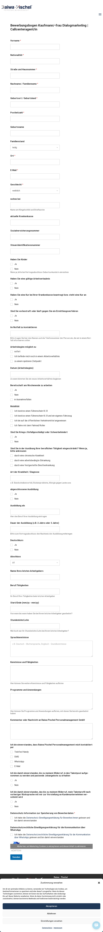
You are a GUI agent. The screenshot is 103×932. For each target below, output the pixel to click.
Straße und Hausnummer (23, 69)
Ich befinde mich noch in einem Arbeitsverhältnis (37, 356)
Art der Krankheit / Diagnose (24, 472)
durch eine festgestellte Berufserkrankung (34, 465)
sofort (17, 351)
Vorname (15, 40)
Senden (16, 857)
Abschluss (15, 556)
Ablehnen (51, 913)
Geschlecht (16, 184)
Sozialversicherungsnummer (24, 230)
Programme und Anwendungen (25, 690)
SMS (16, 756)
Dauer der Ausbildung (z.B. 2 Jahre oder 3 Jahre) (34, 523)
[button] (99, 882)
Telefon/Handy (21, 752)
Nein (16, 269)
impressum (58, 928)
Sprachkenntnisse (19, 637)
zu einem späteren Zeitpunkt (27, 361)
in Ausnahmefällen (22, 399)
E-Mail (14, 170)
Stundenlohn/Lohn (19, 620)
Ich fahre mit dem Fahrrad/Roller (29, 425)
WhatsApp (19, 761)
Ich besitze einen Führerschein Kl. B (31, 411)
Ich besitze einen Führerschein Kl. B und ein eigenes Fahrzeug (43, 415)
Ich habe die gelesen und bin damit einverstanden (52, 819)
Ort (12, 156)
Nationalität (17, 55)
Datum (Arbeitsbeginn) (21, 368)
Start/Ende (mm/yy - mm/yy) (24, 602)
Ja (15, 264)
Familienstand (17, 141)
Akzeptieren (51, 906)
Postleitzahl (17, 112)
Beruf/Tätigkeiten (19, 585)
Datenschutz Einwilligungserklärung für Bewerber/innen (52, 817)
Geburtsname (17, 127)
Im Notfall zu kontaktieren (23, 327)
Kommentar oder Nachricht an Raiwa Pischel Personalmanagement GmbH (47, 720)
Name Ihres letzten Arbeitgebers (26, 571)
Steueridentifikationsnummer (25, 245)
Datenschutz (47, 928)
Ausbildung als (17, 505)
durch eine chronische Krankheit (29, 455)
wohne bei (15, 199)
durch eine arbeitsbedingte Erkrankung (32, 460)
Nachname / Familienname (24, 84)
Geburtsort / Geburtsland (23, 98)
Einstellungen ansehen (51, 921)
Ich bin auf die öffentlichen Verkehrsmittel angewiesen (40, 420)
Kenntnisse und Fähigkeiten (24, 662)
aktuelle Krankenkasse (21, 216)
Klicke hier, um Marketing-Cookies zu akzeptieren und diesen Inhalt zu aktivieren (51, 846)
